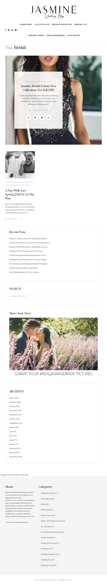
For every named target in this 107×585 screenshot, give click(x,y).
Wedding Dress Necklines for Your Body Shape (27, 259)
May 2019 (13, 436)
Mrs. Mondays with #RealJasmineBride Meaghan (28, 264)
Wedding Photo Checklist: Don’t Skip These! (26, 251)
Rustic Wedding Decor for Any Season (24, 272)
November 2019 (15, 415)
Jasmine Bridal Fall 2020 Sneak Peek (23, 268)
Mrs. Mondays (47, 526)
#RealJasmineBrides (56, 35)
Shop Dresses (74, 35)
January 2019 (14, 452)
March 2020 (13, 398)
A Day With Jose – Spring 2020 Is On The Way (19, 194)
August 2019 (14, 427)
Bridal (44, 504)
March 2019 (13, 444)
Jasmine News (26, 24)
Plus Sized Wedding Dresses (52, 532)
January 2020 (14, 406)
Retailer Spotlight (48, 537)
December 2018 (15, 457)
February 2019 (14, 448)
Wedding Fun (47, 549)
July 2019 (12, 431)
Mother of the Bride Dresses (53, 521)
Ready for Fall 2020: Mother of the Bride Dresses (28, 247)
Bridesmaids (47, 510)
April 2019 (13, 440)
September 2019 (15, 423)
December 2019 (15, 410)
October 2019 (14, 419)
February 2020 (14, 402)
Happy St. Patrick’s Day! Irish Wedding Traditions (28, 238)
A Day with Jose (42, 24)
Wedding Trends (36, 35)
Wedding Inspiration (62, 24)
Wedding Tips (80, 24)
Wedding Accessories (21, 185)
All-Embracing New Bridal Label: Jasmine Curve (27, 255)
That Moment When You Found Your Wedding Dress (29, 243)
